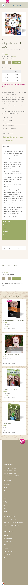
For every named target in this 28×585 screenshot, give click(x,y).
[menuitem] (26, 5)
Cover (4, 238)
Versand (14, 56)
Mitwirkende (6, 234)
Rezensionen (6, 146)
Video (4, 228)
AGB (5, 545)
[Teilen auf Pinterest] (18, 248)
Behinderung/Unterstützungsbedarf (10, 137)
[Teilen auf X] (9, 248)
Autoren (6, 505)
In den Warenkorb (16, 62)
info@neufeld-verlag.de (13, 475)
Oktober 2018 (10, 140)
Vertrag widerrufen (9, 551)
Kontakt (8, 484)
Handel (5, 508)
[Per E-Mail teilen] (23, 248)
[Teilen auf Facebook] (4, 248)
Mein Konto (18, 1)
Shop (7, 491)
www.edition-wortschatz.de (11, 525)
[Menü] (26, 5)
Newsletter (9, 480)
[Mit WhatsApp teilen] (14, 248)
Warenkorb (24, 1)
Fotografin (5, 231)
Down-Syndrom (20, 137)
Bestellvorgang (8, 538)
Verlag (5, 502)
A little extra (9, 136)
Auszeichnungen (6, 221)
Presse (5, 511)
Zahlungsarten (7, 541)
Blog (7, 487)
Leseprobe (5, 224)
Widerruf (6, 548)
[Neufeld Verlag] (11, 5)
